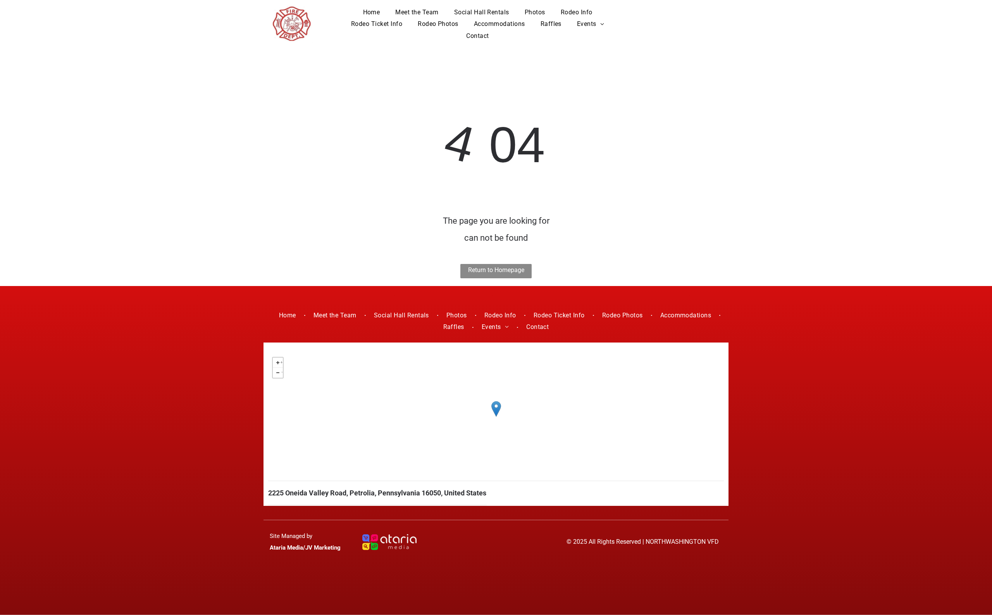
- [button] (282, 371)
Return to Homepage (496, 270)
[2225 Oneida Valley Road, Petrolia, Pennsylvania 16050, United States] (496, 409)
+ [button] (281, 361)
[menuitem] (371, 12)
